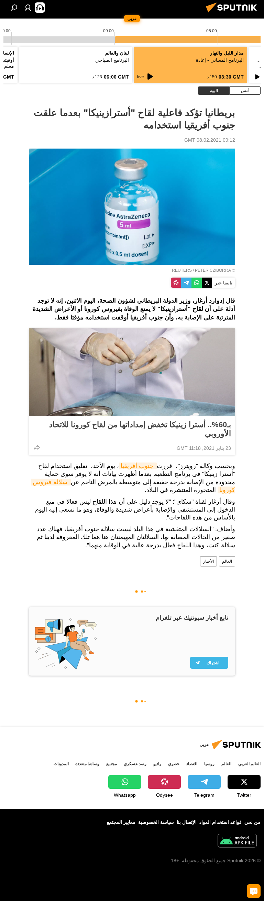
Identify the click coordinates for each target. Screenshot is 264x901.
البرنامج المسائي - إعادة (220, 60)
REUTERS (182, 270)
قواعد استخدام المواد (220, 822)
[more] (37, 447)
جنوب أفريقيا (138, 466)
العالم (227, 561)
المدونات (61, 763)
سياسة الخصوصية (156, 822)
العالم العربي (249, 763)
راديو (157, 763)
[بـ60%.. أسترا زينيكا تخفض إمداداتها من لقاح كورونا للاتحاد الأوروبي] (132, 372)
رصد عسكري (135, 763)
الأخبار (208, 561)
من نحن (252, 822)
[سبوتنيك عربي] (233, 13)
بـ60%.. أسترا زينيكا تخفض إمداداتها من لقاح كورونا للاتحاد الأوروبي (140, 429)
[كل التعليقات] (254, 891)
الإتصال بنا (187, 822)
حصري (173, 763)
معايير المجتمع (121, 822)
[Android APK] (237, 841)
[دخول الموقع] (28, 7)
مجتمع (111, 763)
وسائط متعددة (87, 763)
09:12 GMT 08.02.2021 (209, 140)
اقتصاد (191, 763)
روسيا (209, 763)
